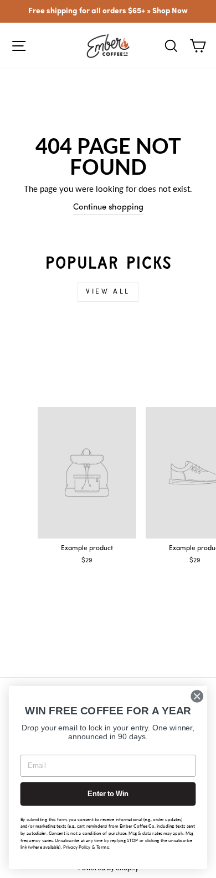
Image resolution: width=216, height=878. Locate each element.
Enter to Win (108, 794)
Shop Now (170, 11)
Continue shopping (108, 207)
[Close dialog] (197, 696)
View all (108, 292)
